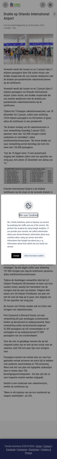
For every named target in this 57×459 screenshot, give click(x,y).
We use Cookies (28, 215)
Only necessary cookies (34, 255)
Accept (16, 255)
